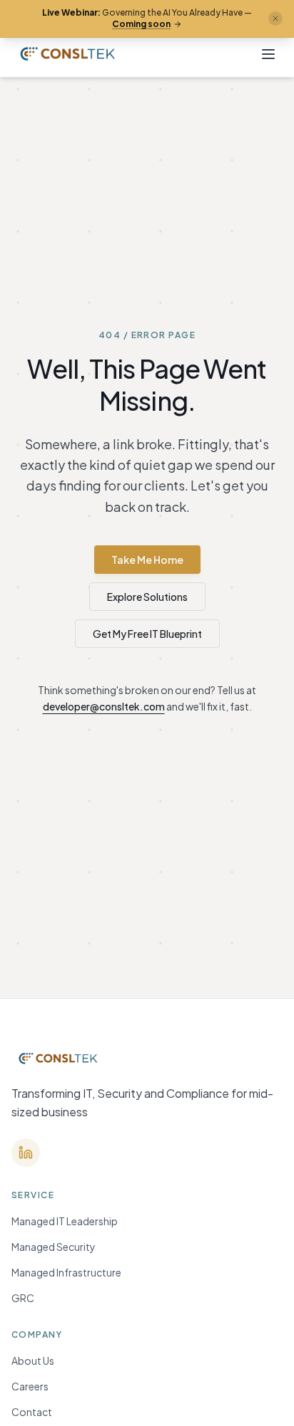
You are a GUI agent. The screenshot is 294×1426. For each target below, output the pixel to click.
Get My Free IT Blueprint (147, 633)
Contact (31, 1411)
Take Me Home (147, 559)
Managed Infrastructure (66, 1272)
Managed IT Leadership (64, 1221)
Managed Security (53, 1246)
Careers (30, 1386)
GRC (22, 1297)
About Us (32, 1360)
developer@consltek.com (104, 706)
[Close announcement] (275, 18)
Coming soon (141, 24)
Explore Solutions (147, 596)
